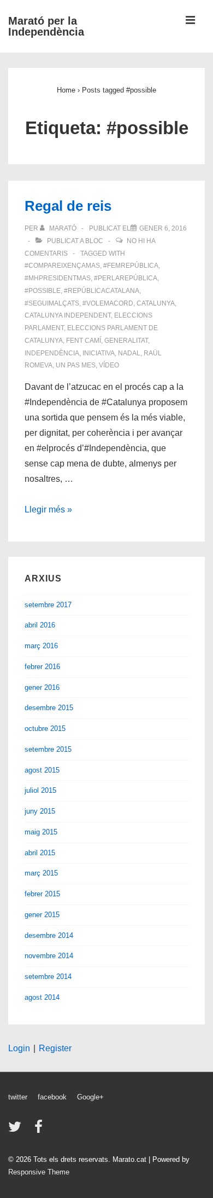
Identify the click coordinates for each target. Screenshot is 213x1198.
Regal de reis (68, 206)
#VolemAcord (107, 303)
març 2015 (41, 873)
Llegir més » (48, 509)
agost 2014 (42, 997)
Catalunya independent (68, 315)
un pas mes (76, 365)
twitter (17, 1097)
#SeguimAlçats (52, 303)
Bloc (94, 241)
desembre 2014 (49, 935)
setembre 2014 (48, 976)
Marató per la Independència (46, 26)
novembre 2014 (49, 956)
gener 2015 (42, 915)
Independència (52, 353)
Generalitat (126, 340)
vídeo (109, 365)
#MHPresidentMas (58, 278)
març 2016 (41, 646)
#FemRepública (130, 265)
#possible (43, 291)
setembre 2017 (48, 605)
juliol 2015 (40, 790)
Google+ (90, 1097)
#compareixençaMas (62, 265)
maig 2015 (41, 832)
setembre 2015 (48, 749)
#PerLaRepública (125, 278)
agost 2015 (42, 770)
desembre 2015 (49, 708)
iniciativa (98, 353)
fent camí (83, 340)
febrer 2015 (42, 894)
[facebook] (39, 1130)
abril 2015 (40, 853)
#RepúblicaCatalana (101, 291)
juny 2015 (40, 811)
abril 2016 (40, 625)
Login (19, 1048)
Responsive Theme (38, 1172)
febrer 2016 (42, 667)
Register (55, 1048)
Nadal (129, 353)
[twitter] (17, 1130)
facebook (52, 1097)
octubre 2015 (45, 728)
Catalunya (156, 303)
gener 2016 (42, 687)
